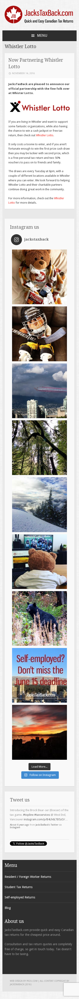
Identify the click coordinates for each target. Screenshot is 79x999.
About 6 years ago (19, 818)
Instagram (15, 821)
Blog (8, 908)
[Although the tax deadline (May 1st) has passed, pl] (39, 732)
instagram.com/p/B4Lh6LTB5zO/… (46, 813)
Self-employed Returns (20, 897)
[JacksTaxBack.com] (39, 22)
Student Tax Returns (18, 887)
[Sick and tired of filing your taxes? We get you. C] (39, 277)
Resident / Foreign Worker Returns (28, 876)
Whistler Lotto (44, 135)
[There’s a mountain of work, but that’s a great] (39, 504)
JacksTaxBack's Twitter (47, 818)
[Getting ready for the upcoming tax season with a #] (39, 447)
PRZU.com (32, 981)
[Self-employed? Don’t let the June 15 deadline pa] (39, 675)
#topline (28, 808)
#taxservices (42, 808)
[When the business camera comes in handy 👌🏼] (39, 390)
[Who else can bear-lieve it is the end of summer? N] (39, 618)
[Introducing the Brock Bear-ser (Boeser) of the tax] (39, 333)
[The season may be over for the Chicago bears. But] (39, 561)
